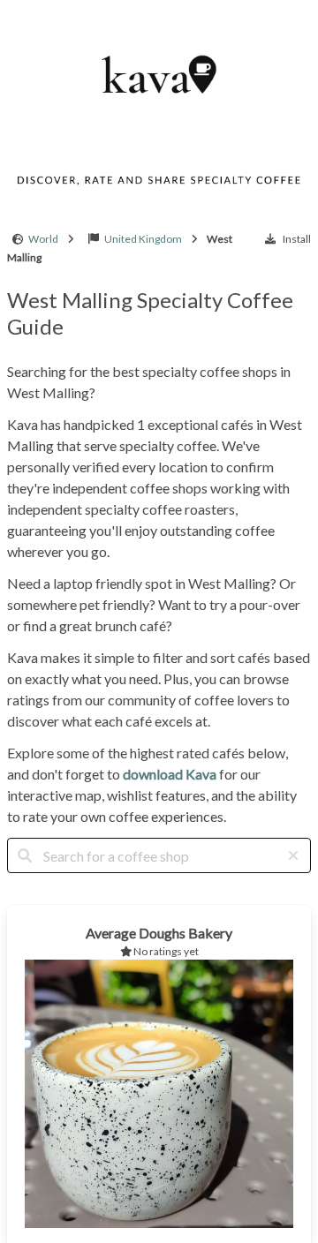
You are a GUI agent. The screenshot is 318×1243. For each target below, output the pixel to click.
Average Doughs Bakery (159, 932)
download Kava (169, 773)
